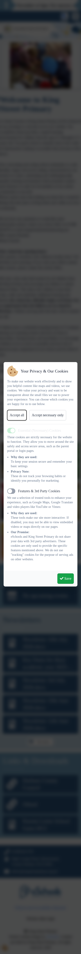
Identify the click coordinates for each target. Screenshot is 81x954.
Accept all (17, 415)
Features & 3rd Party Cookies (39, 491)
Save (67, 578)
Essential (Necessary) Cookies (39, 430)
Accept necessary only (48, 415)
